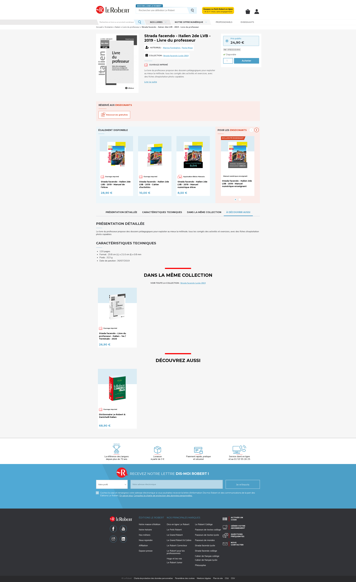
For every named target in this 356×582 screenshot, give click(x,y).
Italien (117, 27)
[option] (117, 166)
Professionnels (224, 22)
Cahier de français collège (207, 556)
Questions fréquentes (237, 535)
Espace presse (146, 550)
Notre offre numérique (189, 22)
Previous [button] (251, 130)
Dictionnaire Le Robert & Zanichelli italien (112, 416)
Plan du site (218, 578)
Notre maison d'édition (149, 524)
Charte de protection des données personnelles (153, 578)
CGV (233, 578)
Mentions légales (204, 578)
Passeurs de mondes (205, 540)
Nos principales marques (183, 517)
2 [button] (239, 199)
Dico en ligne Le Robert (149, 6)
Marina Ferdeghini (171, 47)
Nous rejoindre (146, 540)
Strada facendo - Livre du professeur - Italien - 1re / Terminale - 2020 (112, 336)
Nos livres (156, 22)
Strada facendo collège (206, 550)
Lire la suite (150, 81)
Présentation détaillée (121, 212)
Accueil (99, 27)
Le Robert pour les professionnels (176, 552)
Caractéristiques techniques (162, 212)
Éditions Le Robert (151, 517)
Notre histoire (145, 529)
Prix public (236, 38)
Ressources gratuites (117, 115)
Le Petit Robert (174, 529)
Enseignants (247, 22)
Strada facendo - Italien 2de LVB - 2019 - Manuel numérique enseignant (237, 184)
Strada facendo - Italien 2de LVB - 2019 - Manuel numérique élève (192, 184)
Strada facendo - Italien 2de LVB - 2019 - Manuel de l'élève (116, 184)
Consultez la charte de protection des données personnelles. (163, 495)
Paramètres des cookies (185, 578)
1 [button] (235, 199)
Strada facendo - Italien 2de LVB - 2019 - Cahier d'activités (154, 184)
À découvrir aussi (238, 212)
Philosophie (200, 565)
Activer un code (237, 518)
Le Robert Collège (204, 524)
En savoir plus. (126, 495)
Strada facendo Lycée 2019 (175, 55)
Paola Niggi (187, 47)
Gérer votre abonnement (238, 527)
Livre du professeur (131, 27)
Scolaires (109, 27)
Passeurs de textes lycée (207, 535)
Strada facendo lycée (205, 545)
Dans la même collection (204, 212)
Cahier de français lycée (206, 560)
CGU (227, 578)
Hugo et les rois (174, 558)
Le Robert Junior (174, 562)
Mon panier (248, 11)
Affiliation (143, 545)
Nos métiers (144, 535)
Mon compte (257, 11)
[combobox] (111, 482)
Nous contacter (237, 543)
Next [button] (256, 130)
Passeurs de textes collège (208, 529)
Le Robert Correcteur (177, 545)
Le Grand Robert (175, 535)
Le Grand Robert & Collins (179, 540)
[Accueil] (112, 9)
